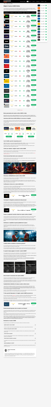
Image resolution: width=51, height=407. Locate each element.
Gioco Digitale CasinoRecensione (33, 72)
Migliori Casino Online (9, 3)
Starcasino (14, 295)
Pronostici (42, 1)
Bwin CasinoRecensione (33, 42)
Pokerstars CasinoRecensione (33, 32)
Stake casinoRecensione (33, 47)
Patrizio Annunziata (11, 349)
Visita (33, 15)
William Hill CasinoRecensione (33, 27)
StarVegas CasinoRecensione (33, 92)
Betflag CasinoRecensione (33, 77)
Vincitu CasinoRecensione (33, 106)
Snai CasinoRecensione (33, 22)
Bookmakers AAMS (22, 1)
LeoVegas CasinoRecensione (33, 57)
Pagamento (37, 1)
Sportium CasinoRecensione (33, 67)
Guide (45, 1)
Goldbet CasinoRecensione (33, 37)
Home (4, 3)
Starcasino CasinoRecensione (33, 52)
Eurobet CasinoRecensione (33, 87)
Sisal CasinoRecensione (33, 96)
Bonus (30, 1)
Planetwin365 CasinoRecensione (33, 82)
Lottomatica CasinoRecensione (33, 62)
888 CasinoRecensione (33, 17)
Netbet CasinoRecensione (33, 101)
